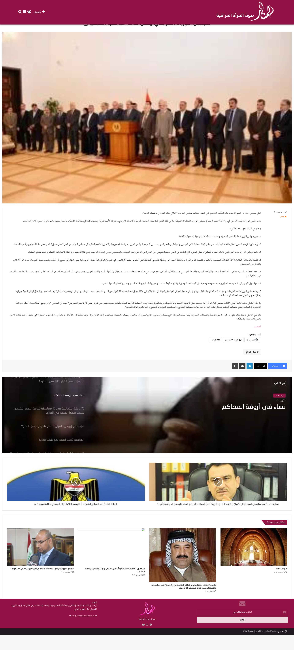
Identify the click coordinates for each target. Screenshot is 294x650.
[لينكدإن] (250, 366)
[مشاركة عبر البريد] (242, 366)
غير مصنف (279, 395)
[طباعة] (235, 366)
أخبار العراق (251, 352)
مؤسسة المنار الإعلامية (257, 631)
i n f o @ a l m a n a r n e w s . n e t (83, 616)
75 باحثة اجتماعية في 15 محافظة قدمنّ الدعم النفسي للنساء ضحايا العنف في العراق (224, 410)
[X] (147, 625)
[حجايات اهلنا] (254, 547)
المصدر (257, 327)
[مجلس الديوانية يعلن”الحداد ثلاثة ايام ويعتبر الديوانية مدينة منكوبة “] (40, 547)
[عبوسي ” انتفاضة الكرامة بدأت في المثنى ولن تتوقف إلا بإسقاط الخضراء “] (111, 547)
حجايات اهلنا (281, 568)
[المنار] (245, 12)
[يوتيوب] (143, 625)
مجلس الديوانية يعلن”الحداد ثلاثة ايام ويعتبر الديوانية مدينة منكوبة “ (42, 568)
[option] (147, 415)
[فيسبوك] (151, 625)
